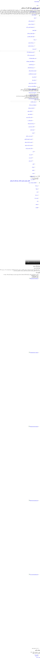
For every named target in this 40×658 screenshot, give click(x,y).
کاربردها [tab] (38, 87)
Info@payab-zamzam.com (34, 500)
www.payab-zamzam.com (34, 574)
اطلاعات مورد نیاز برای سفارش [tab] (35, 176)
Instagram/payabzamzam (34, 278)
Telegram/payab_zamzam (34, 352)
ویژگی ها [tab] (38, 92)
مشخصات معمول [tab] (37, 99)
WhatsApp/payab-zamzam (34, 426)
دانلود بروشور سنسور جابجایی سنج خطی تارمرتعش (20, 180)
